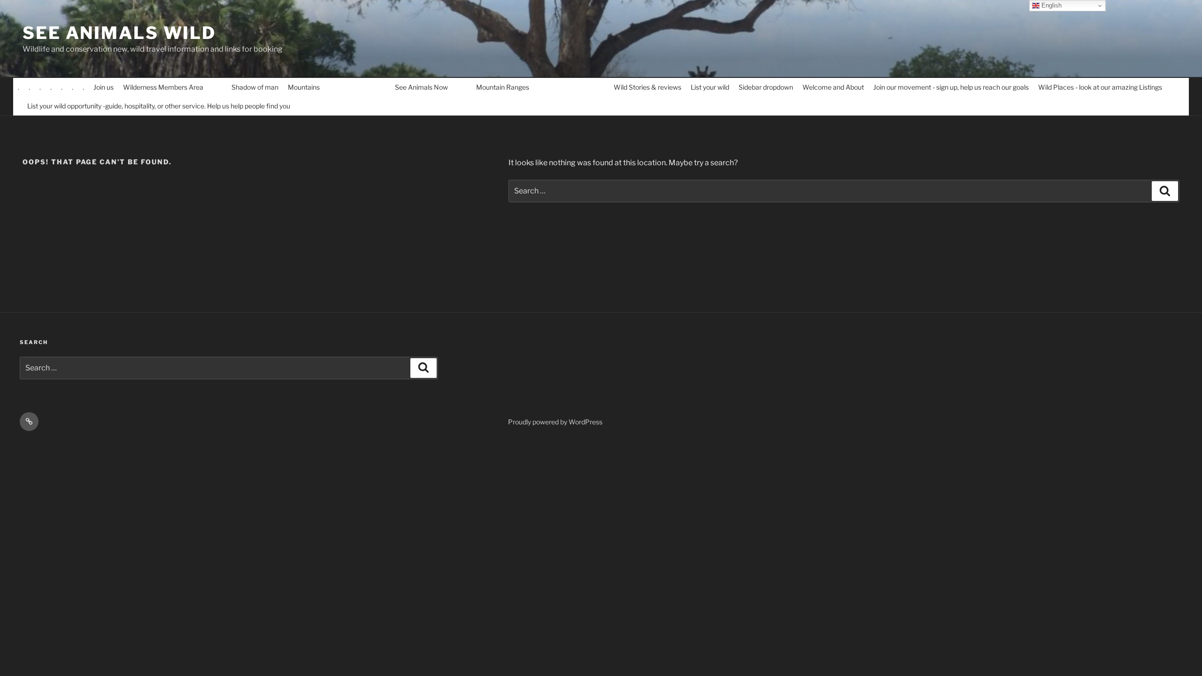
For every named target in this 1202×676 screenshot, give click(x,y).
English (1051, 5)
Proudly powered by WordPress (555, 422)
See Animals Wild (119, 33)
